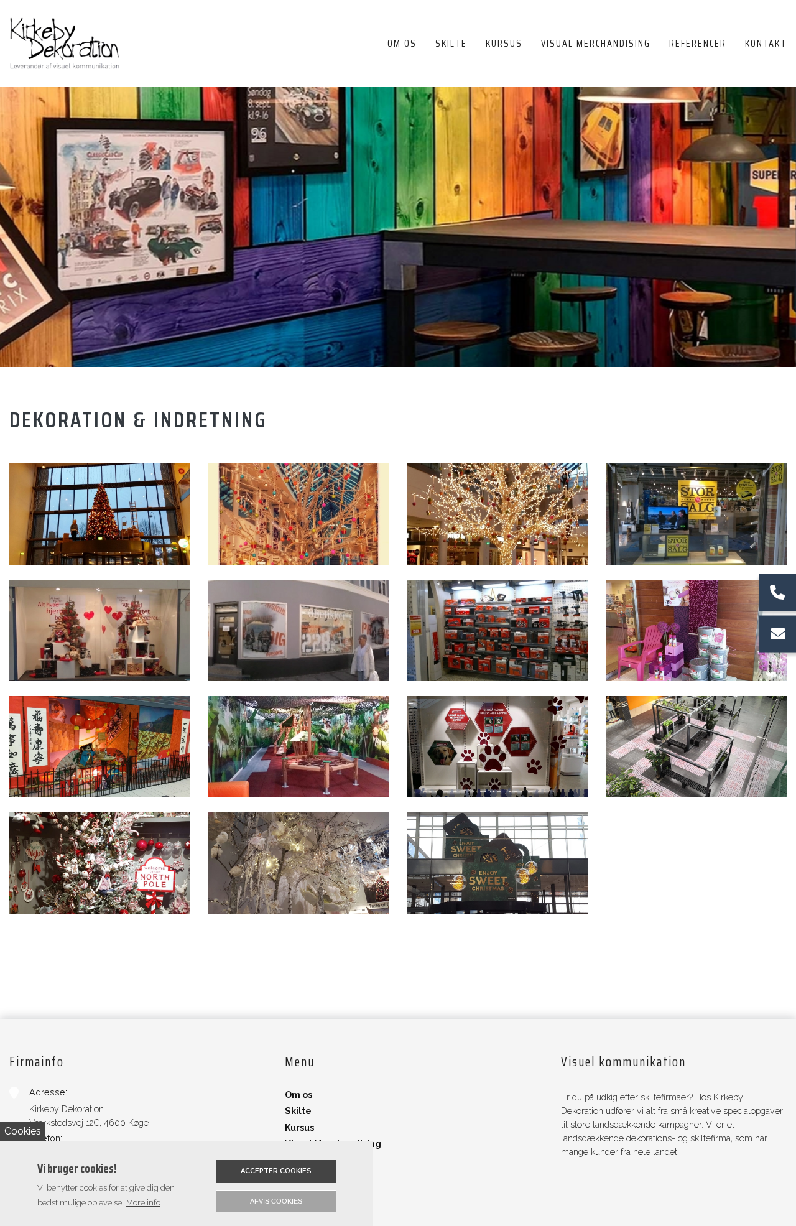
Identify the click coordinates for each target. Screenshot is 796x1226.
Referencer (312, 1160)
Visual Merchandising (333, 1144)
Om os (298, 1094)
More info (143, 1202)
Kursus (299, 1127)
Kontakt (302, 1176)
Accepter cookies (276, 1171)
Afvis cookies (276, 1201)
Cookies (22, 1131)
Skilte (298, 1111)
